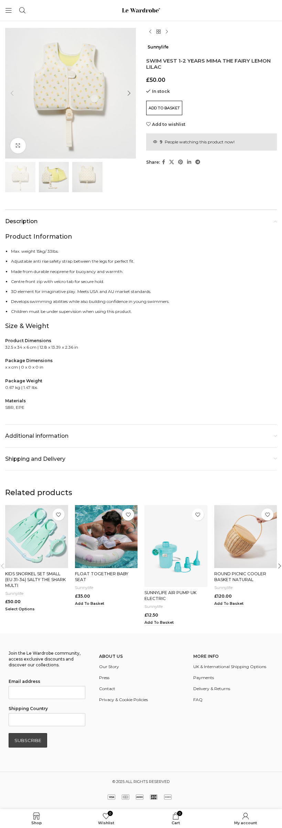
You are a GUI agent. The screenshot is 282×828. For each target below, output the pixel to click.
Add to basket (164, 108)
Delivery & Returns (211, 688)
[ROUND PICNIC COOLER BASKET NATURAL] (245, 536)
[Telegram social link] (197, 162)
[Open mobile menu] (8, 10)
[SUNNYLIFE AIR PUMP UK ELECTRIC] (175, 546)
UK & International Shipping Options (229, 666)
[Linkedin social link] (189, 162)
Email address (24, 681)
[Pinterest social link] (180, 162)
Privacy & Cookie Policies (123, 699)
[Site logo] (141, 9)
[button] (12, 93)
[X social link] (171, 162)
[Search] (22, 10)
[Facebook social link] (163, 162)
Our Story (109, 666)
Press (104, 677)
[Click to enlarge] (18, 145)
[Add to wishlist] (59, 515)
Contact (107, 688)
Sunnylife (158, 47)
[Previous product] (150, 32)
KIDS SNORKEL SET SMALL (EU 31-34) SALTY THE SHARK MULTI (35, 579)
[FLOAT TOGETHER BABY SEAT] (106, 536)
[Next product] (167, 32)
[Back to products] (158, 32)
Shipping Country (28, 708)
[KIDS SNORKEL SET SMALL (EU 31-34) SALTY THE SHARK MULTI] (36, 536)
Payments (203, 677)
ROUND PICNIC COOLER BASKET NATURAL (240, 576)
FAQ (198, 699)
